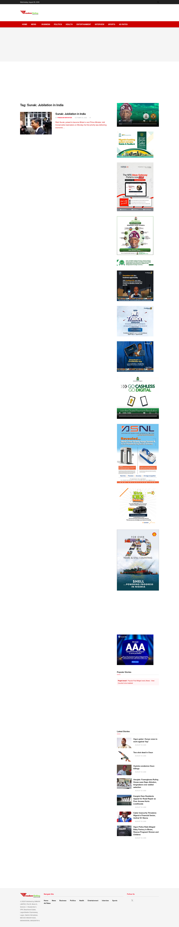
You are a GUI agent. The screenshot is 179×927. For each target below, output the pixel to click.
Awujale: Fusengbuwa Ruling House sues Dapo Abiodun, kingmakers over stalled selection (145, 783)
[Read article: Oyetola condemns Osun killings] (124, 770)
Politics (58, 24)
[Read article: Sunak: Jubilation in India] (36, 123)
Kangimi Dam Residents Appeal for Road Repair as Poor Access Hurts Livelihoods (144, 800)
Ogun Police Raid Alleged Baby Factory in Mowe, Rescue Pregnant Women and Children (146, 830)
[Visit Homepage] (29, 13)
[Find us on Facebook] (154, 2)
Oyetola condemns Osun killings (143, 767)
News (33, 24)
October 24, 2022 (80, 117)
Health (69, 24)
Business (46, 24)
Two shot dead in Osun (143, 752)
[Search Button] (158, 24)
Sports (111, 24)
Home (24, 24)
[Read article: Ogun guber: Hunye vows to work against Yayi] (124, 743)
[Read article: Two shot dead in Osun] (124, 756)
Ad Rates (123, 24)
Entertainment (83, 24)
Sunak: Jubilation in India (70, 114)
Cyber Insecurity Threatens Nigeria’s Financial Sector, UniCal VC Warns (144, 815)
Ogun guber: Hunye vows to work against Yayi (145, 740)
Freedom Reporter (64, 117)
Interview (99, 24)
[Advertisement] (114, 12)
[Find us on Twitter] (158, 2)
